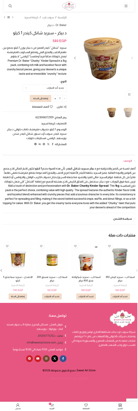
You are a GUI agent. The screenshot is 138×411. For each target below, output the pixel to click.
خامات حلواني (21, 129)
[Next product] (5, 17)
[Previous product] (13, 17)
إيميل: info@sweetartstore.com (45, 342)
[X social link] (48, 144)
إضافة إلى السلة (40, 98)
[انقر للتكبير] (129, 94)
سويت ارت (48, 17)
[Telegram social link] (35, 144)
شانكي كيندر (26, 133)
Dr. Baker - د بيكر (56, 25)
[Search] (10, 6)
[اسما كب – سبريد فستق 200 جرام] (52, 256)
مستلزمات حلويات (36, 138)
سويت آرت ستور (43, 133)
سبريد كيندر (60, 133)
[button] (132, 58)
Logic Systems (58, 378)
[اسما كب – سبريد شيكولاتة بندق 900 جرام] (86, 256)
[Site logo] (69, 5)
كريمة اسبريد (31, 17)
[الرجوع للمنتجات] (9, 17)
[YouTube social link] (37, 358)
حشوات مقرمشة (39, 129)
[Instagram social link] (46, 358)
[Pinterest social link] (44, 144)
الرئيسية (62, 17)
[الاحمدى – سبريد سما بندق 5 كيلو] (18, 256)
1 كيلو (53, 129)
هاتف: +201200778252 (50, 335)
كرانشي (51, 138)
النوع (63, 81)
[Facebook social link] (52, 144)
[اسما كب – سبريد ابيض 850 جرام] (120, 256)
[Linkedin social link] (40, 144)
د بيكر (10, 129)
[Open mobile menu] (126, 6)
